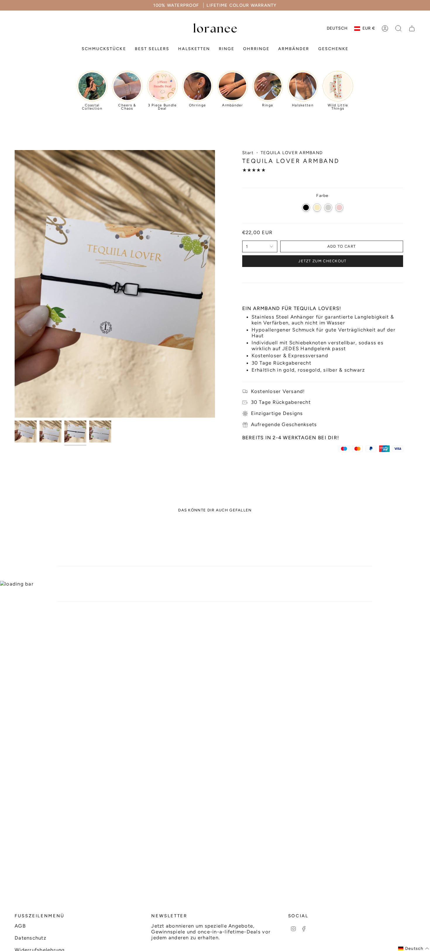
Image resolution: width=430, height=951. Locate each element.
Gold (317, 207)
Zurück (14, 284)
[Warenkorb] (412, 28)
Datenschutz (30, 938)
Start (248, 152)
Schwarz (306, 207)
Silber (328, 207)
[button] (103, 49)
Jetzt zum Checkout (322, 261)
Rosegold (339, 207)
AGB (20, 926)
